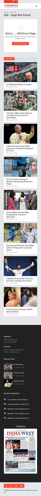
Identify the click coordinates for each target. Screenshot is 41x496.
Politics (7, 125)
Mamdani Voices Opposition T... (19, 409)
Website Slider (16, 158)
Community (9, 91)
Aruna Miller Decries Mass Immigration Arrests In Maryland (17, 214)
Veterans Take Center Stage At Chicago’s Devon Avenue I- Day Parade (19, 115)
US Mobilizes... (19, 364)
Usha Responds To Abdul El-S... (18, 404)
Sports (7, 224)
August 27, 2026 (12, 87)
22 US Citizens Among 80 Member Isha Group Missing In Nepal (19, 181)
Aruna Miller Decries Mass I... (18, 399)
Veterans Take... (19, 373)
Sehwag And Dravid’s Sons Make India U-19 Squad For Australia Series (20, 247)
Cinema (8, 288)
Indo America (9, 63)
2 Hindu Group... (19, 381)
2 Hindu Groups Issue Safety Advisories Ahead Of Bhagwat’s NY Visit (19, 148)
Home (6, 12)
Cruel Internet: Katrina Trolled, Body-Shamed (19, 310)
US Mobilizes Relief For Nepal (18, 84)
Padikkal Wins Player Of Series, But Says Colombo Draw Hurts (19, 279)
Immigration (9, 191)
